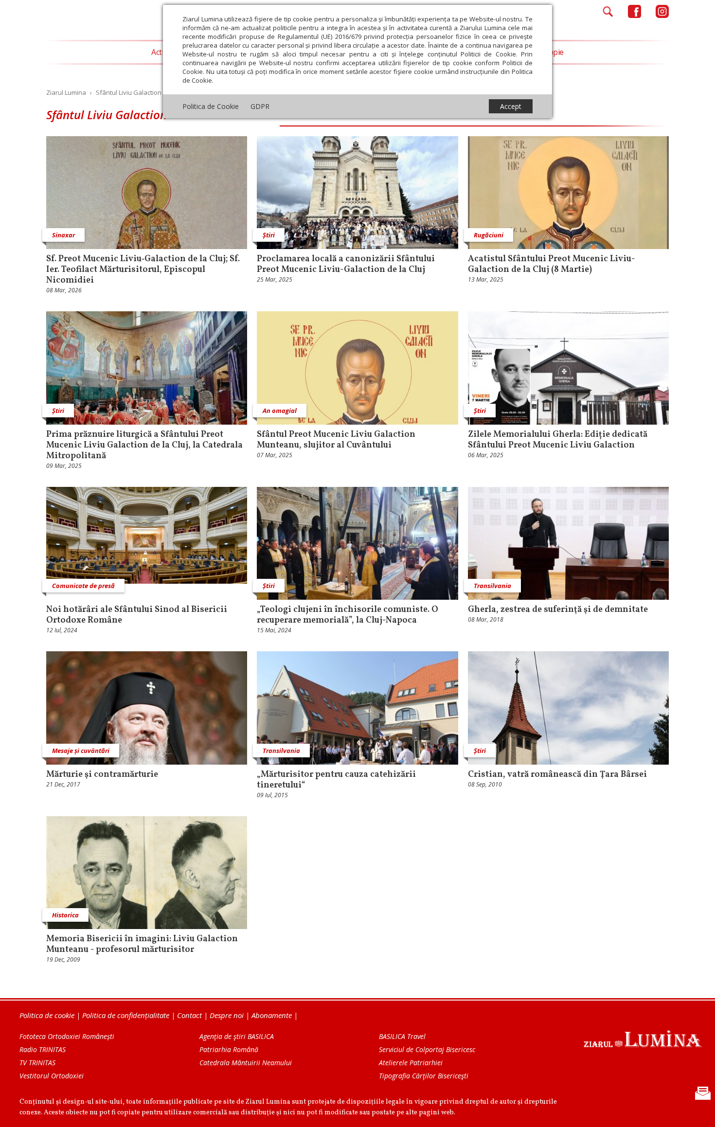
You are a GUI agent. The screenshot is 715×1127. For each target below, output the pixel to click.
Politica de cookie (46, 1015)
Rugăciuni (488, 235)
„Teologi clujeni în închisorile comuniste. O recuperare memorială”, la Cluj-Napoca (347, 615)
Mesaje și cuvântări (80, 750)
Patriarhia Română (228, 1049)
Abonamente (271, 1015)
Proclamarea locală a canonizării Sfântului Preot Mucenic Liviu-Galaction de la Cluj (346, 264)
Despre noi (227, 1015)
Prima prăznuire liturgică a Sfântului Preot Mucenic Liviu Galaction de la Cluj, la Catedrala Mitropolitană (144, 445)
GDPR (259, 106)
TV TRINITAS (37, 1062)
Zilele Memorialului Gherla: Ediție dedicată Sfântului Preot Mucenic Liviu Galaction (557, 440)
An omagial (280, 410)
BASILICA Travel (402, 1036)
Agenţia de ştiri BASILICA (236, 1036)
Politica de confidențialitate (125, 1015)
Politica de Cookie (210, 106)
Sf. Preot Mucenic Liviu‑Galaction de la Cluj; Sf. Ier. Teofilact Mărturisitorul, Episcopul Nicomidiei (143, 270)
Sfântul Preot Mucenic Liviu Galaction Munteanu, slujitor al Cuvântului (336, 440)
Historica (65, 915)
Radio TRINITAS (42, 1049)
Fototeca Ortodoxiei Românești (66, 1036)
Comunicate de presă (83, 585)
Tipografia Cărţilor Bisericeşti (423, 1075)
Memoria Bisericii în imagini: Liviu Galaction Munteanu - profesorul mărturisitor (142, 944)
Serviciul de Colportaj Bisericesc (427, 1049)
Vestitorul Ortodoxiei (51, 1075)
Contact (189, 1015)
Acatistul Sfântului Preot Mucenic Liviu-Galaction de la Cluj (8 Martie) (551, 264)
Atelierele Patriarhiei (411, 1062)
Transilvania (492, 585)
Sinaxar (63, 235)
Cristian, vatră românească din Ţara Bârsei (557, 774)
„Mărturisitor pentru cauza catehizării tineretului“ (336, 780)
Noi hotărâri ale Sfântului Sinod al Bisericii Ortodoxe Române (136, 615)
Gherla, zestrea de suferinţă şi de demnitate (558, 610)
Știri (269, 235)
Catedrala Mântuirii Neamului (245, 1062)
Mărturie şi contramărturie (102, 774)
